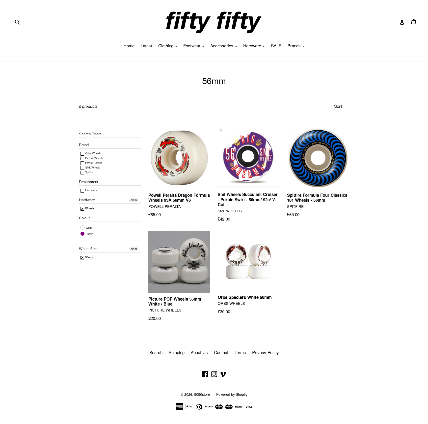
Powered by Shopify (231, 394)
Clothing (169, 45)
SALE (276, 45)
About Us (199, 352)
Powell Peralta (93, 162)
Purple (89, 233)
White (88, 227)
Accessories (225, 45)
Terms (240, 352)
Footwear (195, 45)
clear (134, 200)
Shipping (177, 352)
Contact (221, 352)
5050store (202, 394)
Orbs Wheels (92, 153)
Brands (297, 45)
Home (129, 45)
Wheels (89, 208)
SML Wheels (92, 167)
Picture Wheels (93, 158)
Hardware (255, 45)
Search (155, 352)
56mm (88, 257)
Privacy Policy (265, 352)
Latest (146, 45)
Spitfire (88, 172)
